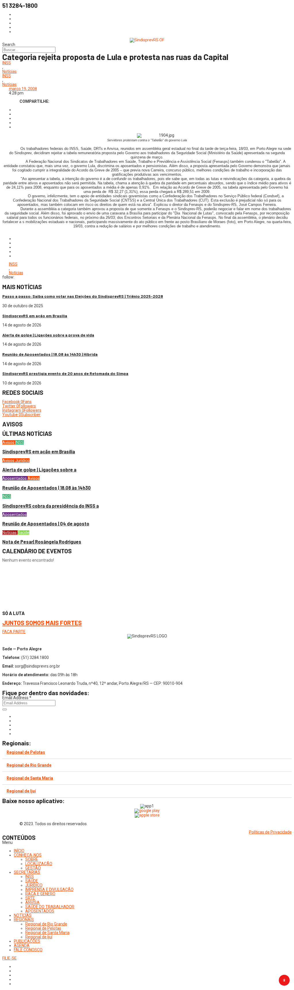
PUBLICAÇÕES (27, 941)
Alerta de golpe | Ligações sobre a (39, 469)
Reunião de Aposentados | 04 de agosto (45, 523)
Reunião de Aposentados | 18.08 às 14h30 (46, 487)
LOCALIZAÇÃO (38, 863)
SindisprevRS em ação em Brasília (34, 315)
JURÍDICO (33, 885)
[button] (147, 842)
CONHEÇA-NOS (28, 855)
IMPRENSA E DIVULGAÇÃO (49, 889)
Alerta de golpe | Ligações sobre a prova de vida (48, 334)
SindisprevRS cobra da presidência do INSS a (50, 505)
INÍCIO (19, 850)
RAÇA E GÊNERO (40, 894)
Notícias (9, 71)
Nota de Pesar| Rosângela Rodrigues (41, 541)
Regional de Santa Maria (30, 778)
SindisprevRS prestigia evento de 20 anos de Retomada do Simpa (65, 373)
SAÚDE (31, 881)
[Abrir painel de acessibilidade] (284, 980)
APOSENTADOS (39, 911)
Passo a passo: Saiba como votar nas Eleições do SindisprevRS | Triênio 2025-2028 (82, 296)
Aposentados (15, 478)
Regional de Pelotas (26, 752)
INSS (6, 63)
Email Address (16, 697)
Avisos (8, 442)
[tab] (147, 752)
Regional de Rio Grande (29, 765)
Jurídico (22, 460)
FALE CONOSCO (28, 950)
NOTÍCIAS (23, 915)
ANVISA (32, 902)
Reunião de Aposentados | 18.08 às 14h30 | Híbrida (50, 354)
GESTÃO (33, 868)
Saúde (23, 532)
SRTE (30, 898)
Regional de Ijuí (21, 791)
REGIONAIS (24, 919)
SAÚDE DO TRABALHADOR (49, 906)
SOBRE (31, 859)
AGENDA (22, 945)
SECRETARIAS (27, 872)
